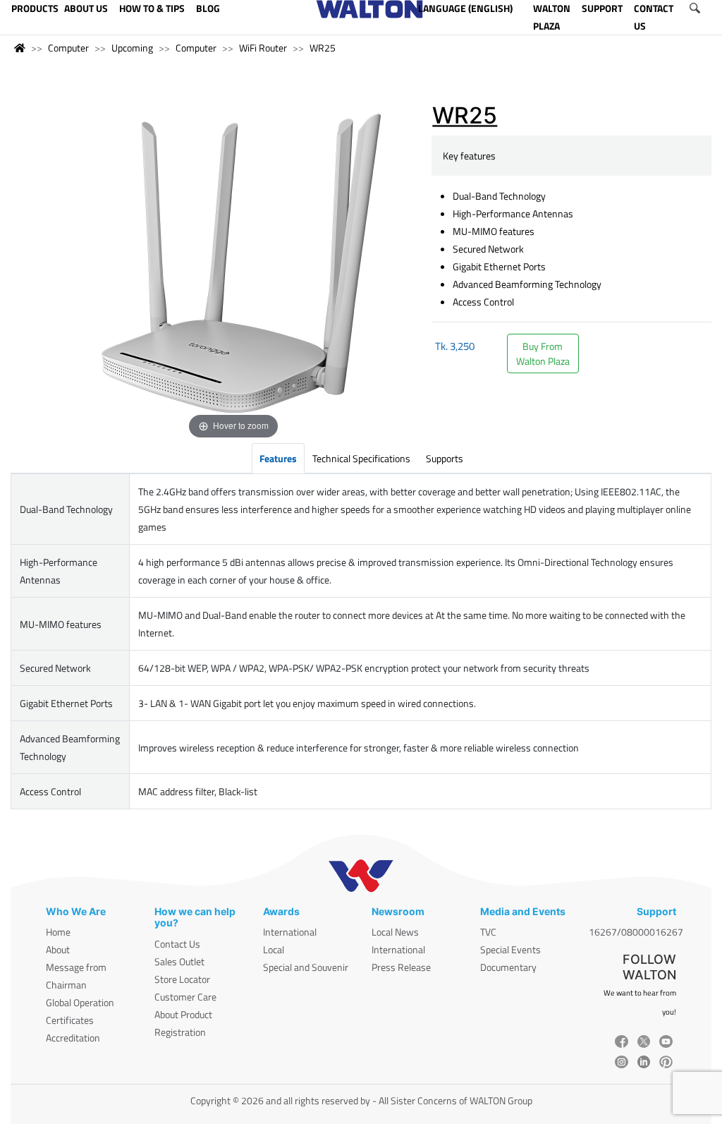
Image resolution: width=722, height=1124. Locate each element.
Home (58, 931)
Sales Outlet (179, 961)
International (290, 931)
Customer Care (185, 996)
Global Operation (80, 1002)
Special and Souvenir (305, 967)
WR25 (323, 47)
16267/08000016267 (636, 931)
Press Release (401, 967)
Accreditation (73, 1037)
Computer (68, 47)
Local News (395, 931)
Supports (444, 458)
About (58, 949)
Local (273, 949)
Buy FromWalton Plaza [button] (543, 353)
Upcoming (132, 47)
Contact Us (177, 943)
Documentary (508, 967)
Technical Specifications (361, 458)
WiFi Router (263, 47)
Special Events (510, 949)
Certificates (70, 1020)
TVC (488, 931)
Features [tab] (278, 458)
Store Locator (182, 979)
